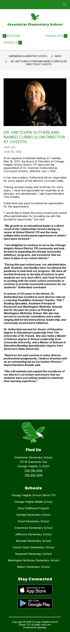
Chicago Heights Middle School (33, 501)
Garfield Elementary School (33, 514)
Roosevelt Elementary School (33, 553)
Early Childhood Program (33, 508)
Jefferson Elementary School (33, 534)
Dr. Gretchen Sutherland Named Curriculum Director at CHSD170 (39, 63)
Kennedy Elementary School (33, 540)
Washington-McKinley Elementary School (33, 560)
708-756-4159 (33, 470)
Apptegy (42, 627)
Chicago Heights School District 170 (33, 495)
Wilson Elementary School (33, 566)
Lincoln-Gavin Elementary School (33, 547)
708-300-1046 (33, 475)
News (58, 56)
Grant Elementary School (33, 521)
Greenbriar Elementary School (28, 56)
